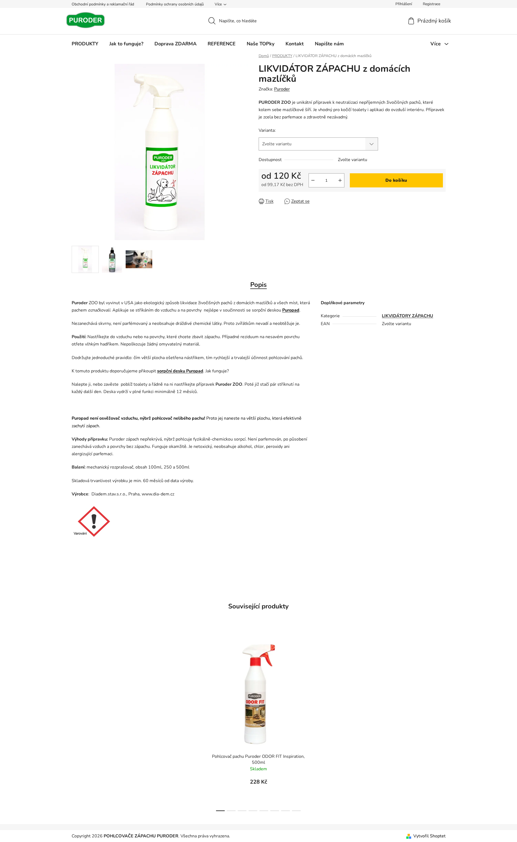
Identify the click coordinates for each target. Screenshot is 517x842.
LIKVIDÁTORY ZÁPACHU (407, 316)
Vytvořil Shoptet (429, 836)
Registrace (431, 4)
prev (193, 723)
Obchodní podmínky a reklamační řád (103, 4)
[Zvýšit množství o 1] (340, 180)
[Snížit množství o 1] (313, 180)
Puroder (282, 89)
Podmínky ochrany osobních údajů (175, 4)
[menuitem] (85, 43)
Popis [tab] (258, 284)
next (323, 723)
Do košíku (396, 180)
